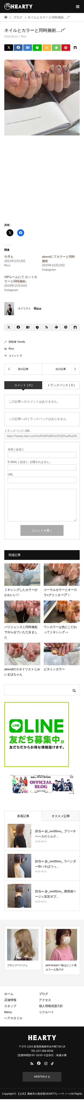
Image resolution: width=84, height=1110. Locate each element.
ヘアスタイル (13, 1018)
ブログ (43, 994)
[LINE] (37, 47)
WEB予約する (42, 1076)
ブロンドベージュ (17, 965)
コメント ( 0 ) (23, 385)
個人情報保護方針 (51, 1006)
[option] (22, 948)
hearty (21, 341)
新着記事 (23, 816)
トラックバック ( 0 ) (61, 385)
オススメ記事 (61, 816)
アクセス (45, 1000)
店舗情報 (10, 1000)
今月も (8, 256)
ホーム (8, 994)
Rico (23, 36)
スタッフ (10, 1006)
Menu (8, 1012)
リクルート (46, 1012)
